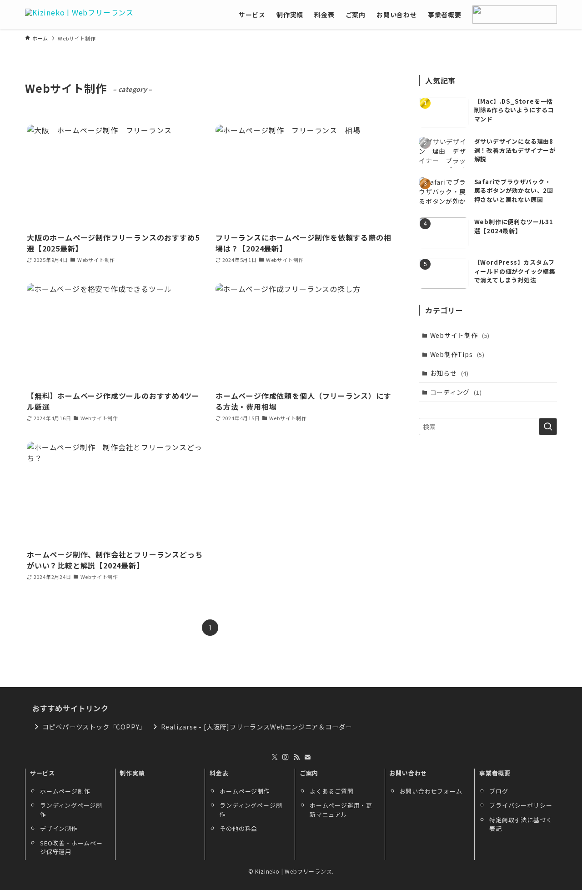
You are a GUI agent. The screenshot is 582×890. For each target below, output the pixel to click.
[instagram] (285, 757)
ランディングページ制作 (71, 810)
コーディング (456, 392)
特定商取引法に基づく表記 (520, 824)
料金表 (219, 773)
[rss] (296, 757)
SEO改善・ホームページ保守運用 (71, 847)
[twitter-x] (275, 757)
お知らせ (449, 372)
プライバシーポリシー (520, 805)
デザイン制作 (59, 828)
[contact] (307, 757)
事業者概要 (495, 773)
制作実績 (132, 773)
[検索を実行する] (548, 426)
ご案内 (309, 773)
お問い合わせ (408, 773)
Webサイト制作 (460, 335)
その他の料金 (238, 828)
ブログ (498, 791)
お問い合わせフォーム (431, 791)
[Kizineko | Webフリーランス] (79, 14)
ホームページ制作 (65, 791)
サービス (42, 773)
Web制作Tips (457, 354)
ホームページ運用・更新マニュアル (341, 810)
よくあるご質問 (332, 791)
